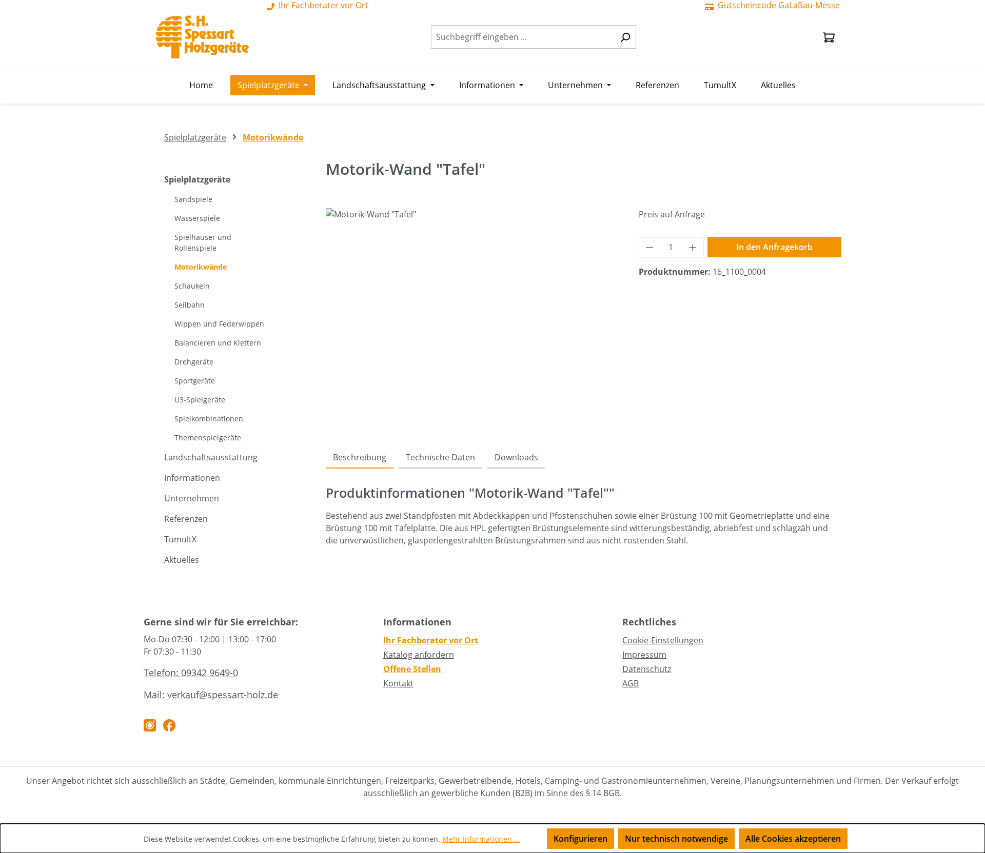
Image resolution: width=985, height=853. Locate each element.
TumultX (180, 539)
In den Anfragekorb (774, 247)
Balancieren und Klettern (217, 343)
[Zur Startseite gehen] (202, 36)
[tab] (359, 458)
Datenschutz (646, 669)
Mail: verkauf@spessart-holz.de (211, 694)
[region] (472, 318)
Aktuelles (181, 559)
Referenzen (186, 518)
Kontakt (398, 683)
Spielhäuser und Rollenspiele (202, 242)
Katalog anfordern (418, 654)
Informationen (192, 477)
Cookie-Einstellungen (662, 640)
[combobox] (523, 37)
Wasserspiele (197, 218)
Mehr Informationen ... (481, 839)
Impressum (644, 654)
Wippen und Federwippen (219, 324)
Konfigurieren (580, 838)
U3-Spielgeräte (199, 399)
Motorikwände (200, 267)
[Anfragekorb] (829, 37)
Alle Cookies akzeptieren (793, 838)
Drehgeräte (193, 362)
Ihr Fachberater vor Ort (430, 640)
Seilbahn (189, 305)
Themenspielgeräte (207, 437)
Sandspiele (193, 199)
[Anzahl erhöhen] (693, 247)
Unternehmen (191, 498)
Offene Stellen (412, 669)
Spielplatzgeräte (197, 179)
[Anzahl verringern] (649, 247)
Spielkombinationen (208, 418)
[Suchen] (625, 37)
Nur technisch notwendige (676, 838)
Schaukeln (192, 286)
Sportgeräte (194, 380)
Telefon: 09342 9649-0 (191, 672)
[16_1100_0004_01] (472, 318)
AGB (630, 683)
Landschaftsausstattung (211, 457)
